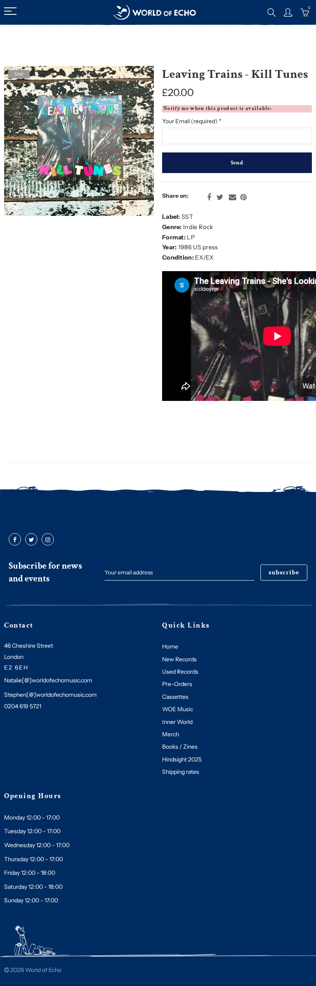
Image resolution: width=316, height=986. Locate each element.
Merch (170, 734)
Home (170, 646)
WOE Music (177, 709)
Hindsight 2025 (182, 759)
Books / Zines (180, 746)
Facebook (209, 197)
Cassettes (175, 696)
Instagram (47, 540)
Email (232, 197)
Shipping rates (180, 771)
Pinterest (243, 197)
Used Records (180, 671)
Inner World (177, 722)
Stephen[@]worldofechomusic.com (50, 694)
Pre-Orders (177, 684)
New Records (179, 659)
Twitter (219, 197)
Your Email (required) (191, 121)
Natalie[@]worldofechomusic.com (48, 680)
